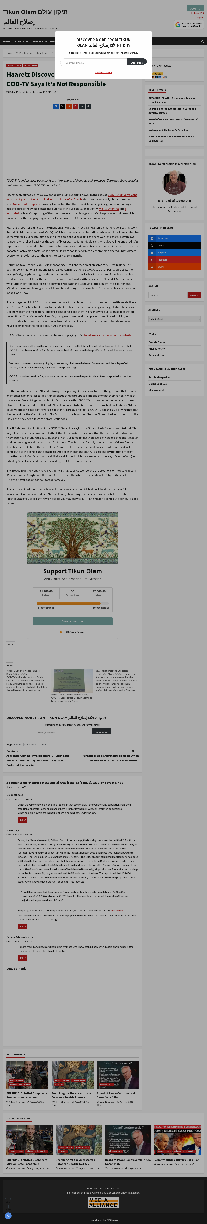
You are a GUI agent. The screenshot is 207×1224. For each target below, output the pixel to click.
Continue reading (103, 71)
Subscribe (137, 62)
